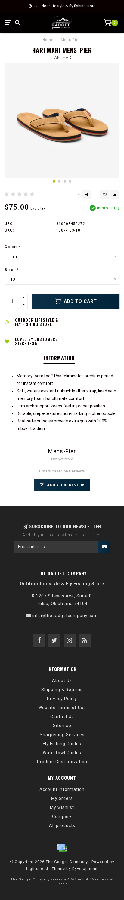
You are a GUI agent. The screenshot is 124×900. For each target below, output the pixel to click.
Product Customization (62, 761)
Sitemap (62, 725)
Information (59, 358)
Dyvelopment (85, 868)
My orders (62, 798)
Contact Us (62, 716)
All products (62, 825)
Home (48, 40)
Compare (62, 816)
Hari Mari (62, 57)
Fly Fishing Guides (62, 743)
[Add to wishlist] (104, 194)
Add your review (65, 485)
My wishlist (62, 807)
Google (62, 884)
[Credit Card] (62, 847)
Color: (12, 246)
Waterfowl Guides (62, 752)
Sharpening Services (62, 734)
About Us (62, 680)
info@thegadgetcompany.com (65, 615)
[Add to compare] (114, 194)
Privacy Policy (62, 698)
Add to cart (79, 301)
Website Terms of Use (62, 707)
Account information (62, 789)
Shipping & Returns (62, 689)
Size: (11, 269)
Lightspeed (37, 868)
